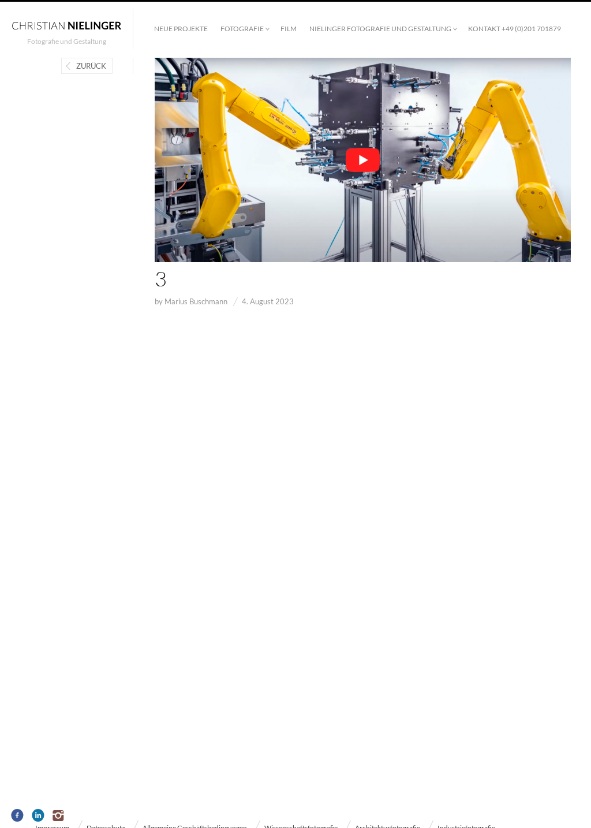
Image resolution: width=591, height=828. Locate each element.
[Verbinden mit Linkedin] (38, 816)
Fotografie (242, 28)
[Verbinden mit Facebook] (18, 816)
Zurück (91, 65)
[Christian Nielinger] (66, 25)
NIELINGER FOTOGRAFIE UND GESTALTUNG (380, 28)
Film (288, 28)
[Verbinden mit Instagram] (59, 816)
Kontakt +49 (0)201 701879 (514, 28)
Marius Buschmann (195, 301)
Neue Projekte (181, 28)
